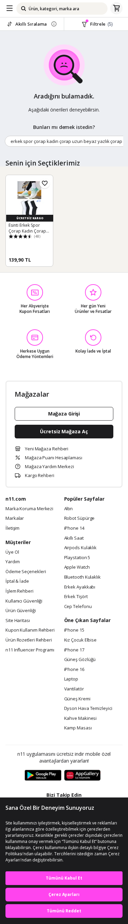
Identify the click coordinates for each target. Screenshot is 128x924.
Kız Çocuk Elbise (80, 640)
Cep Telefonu (78, 606)
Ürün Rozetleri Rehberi (28, 640)
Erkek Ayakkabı (80, 587)
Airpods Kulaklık (80, 548)
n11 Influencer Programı (29, 650)
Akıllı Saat (74, 538)
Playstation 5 (77, 557)
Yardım (12, 562)
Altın (68, 509)
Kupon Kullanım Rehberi (30, 630)
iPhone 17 (74, 650)
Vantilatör (74, 689)
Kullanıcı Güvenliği (23, 601)
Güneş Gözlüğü (80, 659)
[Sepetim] (116, 8)
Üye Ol (12, 552)
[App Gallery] (82, 775)
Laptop (71, 679)
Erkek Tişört (76, 596)
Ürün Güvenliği (20, 610)
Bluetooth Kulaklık (82, 577)
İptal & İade (17, 581)
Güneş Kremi (77, 699)
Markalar (14, 518)
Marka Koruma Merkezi (29, 509)
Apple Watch (77, 567)
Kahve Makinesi (80, 718)
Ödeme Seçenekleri (25, 572)
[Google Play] (43, 775)
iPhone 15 (74, 630)
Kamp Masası (78, 728)
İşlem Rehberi (19, 591)
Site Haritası (17, 620)
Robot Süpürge (79, 518)
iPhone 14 (74, 528)
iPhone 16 (74, 669)
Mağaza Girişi (64, 413)
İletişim (12, 528)
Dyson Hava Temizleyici (88, 708)
